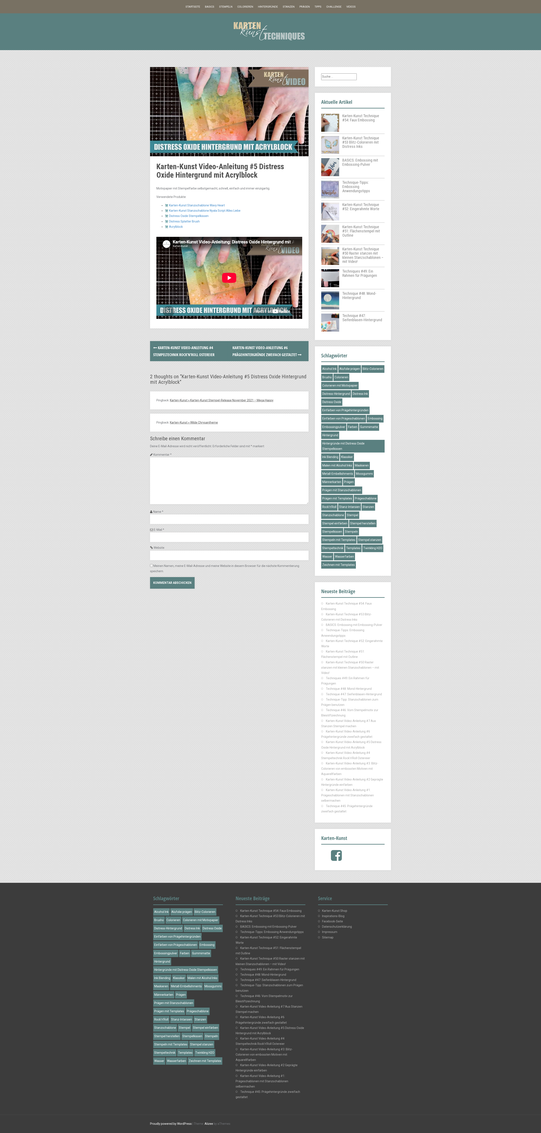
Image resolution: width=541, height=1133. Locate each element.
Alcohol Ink (329, 368)
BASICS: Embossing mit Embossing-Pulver (360, 162)
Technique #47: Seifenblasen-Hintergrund (362, 317)
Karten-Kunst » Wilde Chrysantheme (194, 422)
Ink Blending (330, 457)
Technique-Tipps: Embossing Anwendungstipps (356, 186)
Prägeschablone (366, 498)
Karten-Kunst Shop (334, 910)
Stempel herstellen (363, 523)
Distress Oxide (331, 402)
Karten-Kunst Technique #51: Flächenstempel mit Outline (361, 231)
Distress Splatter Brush (184, 221)
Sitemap (327, 937)
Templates (353, 548)
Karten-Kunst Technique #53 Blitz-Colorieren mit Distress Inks (360, 142)
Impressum (329, 932)
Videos (351, 6)
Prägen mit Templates (337, 498)
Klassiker (347, 457)
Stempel (352, 515)
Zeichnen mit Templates (338, 564)
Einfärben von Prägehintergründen (345, 410)
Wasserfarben (344, 556)
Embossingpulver (333, 427)
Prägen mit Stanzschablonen (341, 490)
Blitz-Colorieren (373, 368)
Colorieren (245, 6)
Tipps (318, 6)
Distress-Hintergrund (336, 393)
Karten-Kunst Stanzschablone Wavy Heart (197, 205)
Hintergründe (268, 6)
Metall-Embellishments (337, 473)
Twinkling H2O (372, 548)
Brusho (327, 377)
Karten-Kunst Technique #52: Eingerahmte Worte (360, 206)
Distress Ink (360, 393)
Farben (352, 427)
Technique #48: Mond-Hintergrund (359, 295)
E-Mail (159, 529)
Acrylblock (176, 226)
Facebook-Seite (332, 921)
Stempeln (225, 6)
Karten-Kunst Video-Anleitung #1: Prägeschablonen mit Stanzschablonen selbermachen (347, 795)
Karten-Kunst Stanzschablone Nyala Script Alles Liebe (204, 210)
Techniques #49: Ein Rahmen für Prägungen (359, 273)
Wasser (327, 556)
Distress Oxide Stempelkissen (189, 216)
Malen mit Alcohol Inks (337, 465)
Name (158, 511)
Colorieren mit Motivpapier (340, 385)
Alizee (209, 1123)
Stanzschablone (333, 515)
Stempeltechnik (332, 548)
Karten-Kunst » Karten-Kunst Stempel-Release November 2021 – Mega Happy (221, 400)
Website (159, 547)
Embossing (375, 418)
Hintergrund (330, 435)
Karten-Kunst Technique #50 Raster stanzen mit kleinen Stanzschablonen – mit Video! (362, 255)
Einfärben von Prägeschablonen (343, 418)
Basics (209, 6)
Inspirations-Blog (333, 916)
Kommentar (162, 454)
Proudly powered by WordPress (171, 1123)
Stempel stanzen (369, 540)
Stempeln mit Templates (338, 540)
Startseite (193, 6)
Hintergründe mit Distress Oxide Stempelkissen (343, 446)
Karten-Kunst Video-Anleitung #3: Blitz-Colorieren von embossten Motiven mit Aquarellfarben (349, 769)
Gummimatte (369, 427)
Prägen (304, 6)
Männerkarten (331, 482)
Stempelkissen (332, 531)
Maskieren (362, 465)
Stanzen (289, 6)
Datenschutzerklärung (337, 926)
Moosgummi (364, 473)
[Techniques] (270, 31)
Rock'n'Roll (329, 507)
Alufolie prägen (349, 368)
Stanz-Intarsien (349, 507)
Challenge (334, 6)
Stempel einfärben (334, 523)
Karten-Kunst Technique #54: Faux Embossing (360, 118)
